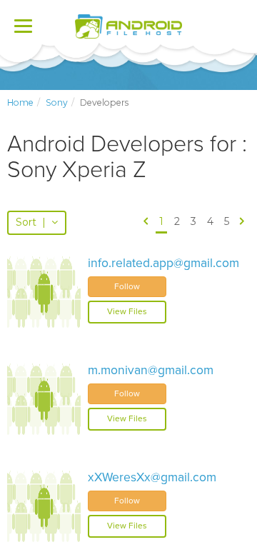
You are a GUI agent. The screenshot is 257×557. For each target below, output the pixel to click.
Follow (127, 286)
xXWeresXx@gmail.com (152, 477)
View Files (127, 311)
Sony (57, 102)
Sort (31, 222)
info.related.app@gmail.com (163, 263)
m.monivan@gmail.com (150, 370)
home (20, 102)
